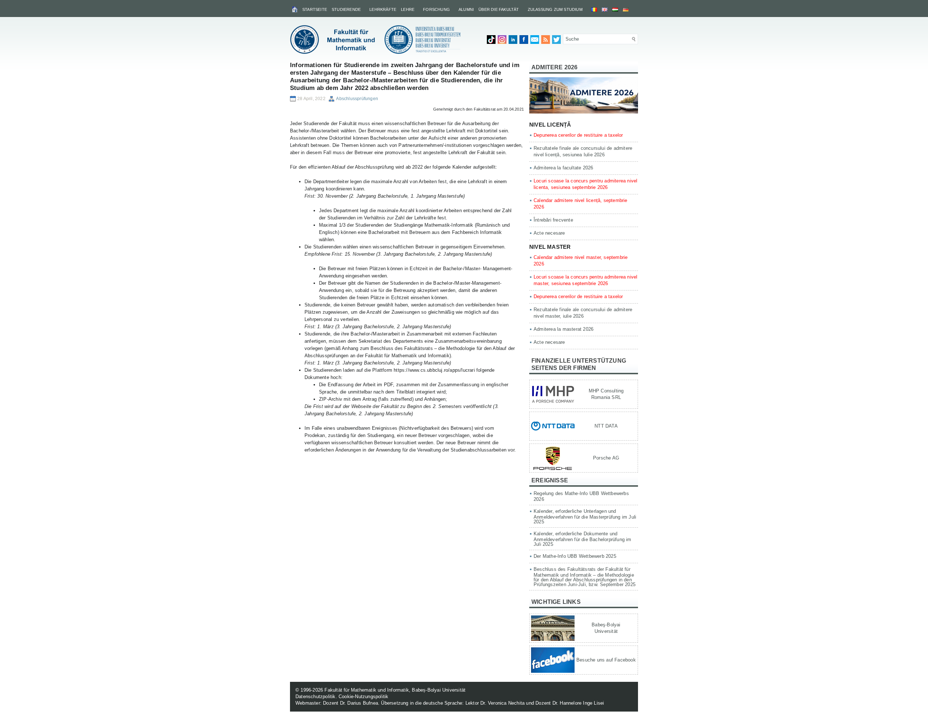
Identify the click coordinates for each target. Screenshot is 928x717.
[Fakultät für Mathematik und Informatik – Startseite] (295, 9)
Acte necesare (549, 233)
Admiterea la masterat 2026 (563, 329)
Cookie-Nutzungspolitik (363, 696)
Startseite (314, 9)
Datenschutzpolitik (315, 696)
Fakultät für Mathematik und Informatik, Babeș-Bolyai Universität (394, 690)
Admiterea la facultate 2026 (563, 167)
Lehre (407, 9)
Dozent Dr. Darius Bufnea (350, 703)
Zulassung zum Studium (555, 9)
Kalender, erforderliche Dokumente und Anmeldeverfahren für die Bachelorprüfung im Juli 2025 (582, 539)
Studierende (346, 9)
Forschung (436, 9)
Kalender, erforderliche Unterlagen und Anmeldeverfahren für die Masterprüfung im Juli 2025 (585, 516)
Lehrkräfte (382, 9)
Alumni (466, 9)
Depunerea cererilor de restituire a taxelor (578, 135)
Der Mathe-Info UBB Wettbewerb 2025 (575, 556)
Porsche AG (606, 458)
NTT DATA (606, 426)
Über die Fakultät (498, 9)
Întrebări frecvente (553, 220)
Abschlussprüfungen (357, 98)
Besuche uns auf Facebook (606, 660)
